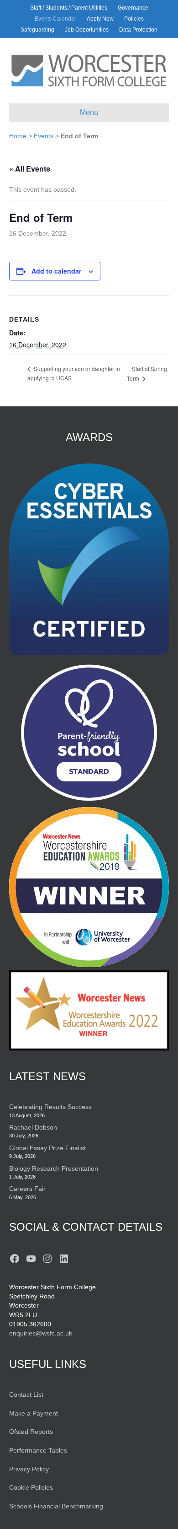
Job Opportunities (87, 30)
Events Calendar (55, 19)
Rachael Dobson (33, 1127)
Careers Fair (27, 1188)
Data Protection (138, 30)
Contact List (26, 1394)
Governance (133, 8)
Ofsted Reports (31, 1431)
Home (17, 136)
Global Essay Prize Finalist (47, 1148)
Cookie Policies (31, 1487)
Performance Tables (38, 1450)
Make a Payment (33, 1413)
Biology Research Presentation (53, 1168)
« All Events (29, 168)
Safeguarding (37, 30)
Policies (134, 19)
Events (43, 136)
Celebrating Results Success (50, 1106)
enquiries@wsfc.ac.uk (40, 1333)
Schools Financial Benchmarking (56, 1506)
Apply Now (100, 19)
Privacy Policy (29, 1469)
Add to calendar (56, 271)
